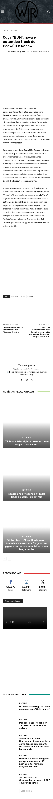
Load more (25, 791)
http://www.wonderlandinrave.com (26, 369)
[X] (32, 379)
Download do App (13, 601)
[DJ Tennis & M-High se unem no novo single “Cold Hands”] (26, 422)
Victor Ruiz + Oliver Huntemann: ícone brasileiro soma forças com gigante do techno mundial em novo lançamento (26, 545)
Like (10, 580)
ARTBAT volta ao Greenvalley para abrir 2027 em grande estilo (34, 780)
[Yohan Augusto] (5, 51)
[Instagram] (26, 379)
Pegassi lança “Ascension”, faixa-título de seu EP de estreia (26, 495)
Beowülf (14, 296)
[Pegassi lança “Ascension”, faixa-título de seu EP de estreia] (26, 475)
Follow (26, 580)
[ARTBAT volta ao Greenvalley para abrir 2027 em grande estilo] (10, 779)
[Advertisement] (26, 660)
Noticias (13, 30)
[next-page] (9, 558)
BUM (23, 296)
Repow (30, 296)
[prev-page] (5, 558)
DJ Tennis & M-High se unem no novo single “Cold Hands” (27, 443)
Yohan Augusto (17, 51)
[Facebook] (21, 379)
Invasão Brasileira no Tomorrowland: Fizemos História (13, 329)
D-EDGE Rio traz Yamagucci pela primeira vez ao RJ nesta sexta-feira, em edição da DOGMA (34, 762)
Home (5, 30)
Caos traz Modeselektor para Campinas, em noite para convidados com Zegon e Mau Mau (39, 332)
